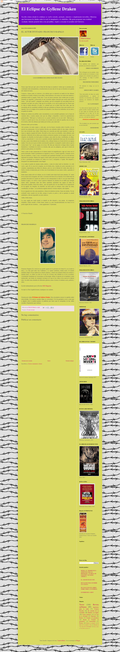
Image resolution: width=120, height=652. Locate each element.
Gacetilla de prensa (84, 628)
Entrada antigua (70, 361)
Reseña (81, 618)
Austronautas (92, 621)
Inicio (49, 361)
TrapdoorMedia (61, 640)
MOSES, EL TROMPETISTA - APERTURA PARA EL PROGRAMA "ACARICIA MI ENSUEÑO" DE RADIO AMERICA (89, 573)
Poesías (81, 623)
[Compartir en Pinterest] (53, 307)
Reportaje (93, 616)
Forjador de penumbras (92, 618)
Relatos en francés (90, 623)
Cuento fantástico (86, 614)
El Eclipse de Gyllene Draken (48, 8)
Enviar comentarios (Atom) (35, 364)
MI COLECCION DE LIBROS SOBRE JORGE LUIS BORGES (89, 588)
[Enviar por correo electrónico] (46, 307)
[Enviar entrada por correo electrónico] (43, 307)
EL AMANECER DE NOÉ (88, 580)
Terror (81, 604)
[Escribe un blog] (48, 307)
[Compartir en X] (50, 307)
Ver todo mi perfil (83, 41)
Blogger (78, 640)
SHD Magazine (46, 286)
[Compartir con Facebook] (51, 307)
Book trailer (96, 626)
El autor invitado (31, 310)
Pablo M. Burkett (85, 38)
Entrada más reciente (27, 361)
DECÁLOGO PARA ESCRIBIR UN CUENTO (89, 583)
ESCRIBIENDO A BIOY (87, 592)
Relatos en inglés (93, 612)
